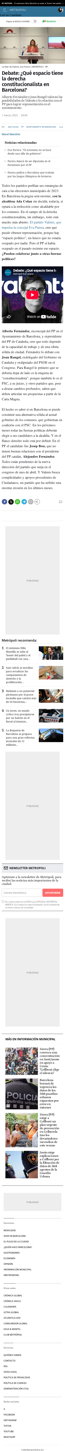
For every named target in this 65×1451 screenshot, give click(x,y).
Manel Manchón (11, 134)
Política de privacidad (17, 1377)
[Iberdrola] (49, 21)
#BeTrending (11, 1275)
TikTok (7, 1425)
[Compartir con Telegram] (24, 501)
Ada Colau (13, 127)
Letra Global (11, 1312)
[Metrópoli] (33, 10)
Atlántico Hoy (12, 1317)
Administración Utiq (16, 1388)
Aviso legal (10, 1371)
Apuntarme (52, 892)
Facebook (9, 1414)
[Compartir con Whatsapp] (17, 501)
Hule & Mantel (12, 1329)
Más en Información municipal (30, 1039)
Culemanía (10, 1306)
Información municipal (17, 1269)
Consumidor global (15, 1323)
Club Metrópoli (13, 1334)
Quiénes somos (12, 1355)
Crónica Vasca (12, 1301)
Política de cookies (15, 1383)
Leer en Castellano (10, 15)
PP (22, 127)
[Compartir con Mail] (30, 501)
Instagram (10, 1420)
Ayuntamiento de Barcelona (41, 127)
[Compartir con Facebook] (4, 501)
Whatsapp (9, 1437)
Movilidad (10, 1230)
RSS (6, 1366)
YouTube (9, 1431)
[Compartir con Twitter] (11, 502)
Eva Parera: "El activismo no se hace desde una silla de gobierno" (29, 151)
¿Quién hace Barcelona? (18, 1247)
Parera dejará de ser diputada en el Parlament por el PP (29, 163)
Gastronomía (12, 1252)
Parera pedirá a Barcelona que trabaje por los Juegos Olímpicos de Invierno (31, 174)
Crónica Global (13, 1295)
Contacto (9, 1360)
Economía (9, 1258)
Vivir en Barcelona (15, 1236)
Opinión (8, 1263)
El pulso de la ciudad (16, 1241)
